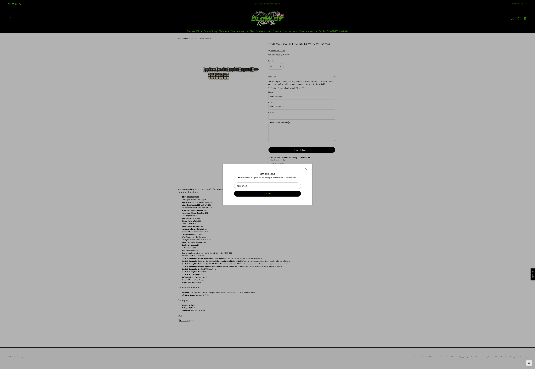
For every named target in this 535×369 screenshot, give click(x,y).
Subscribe (267, 194)
